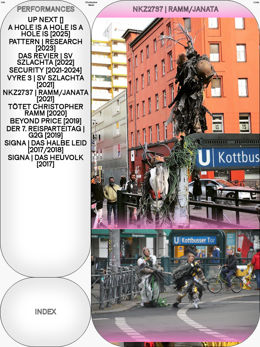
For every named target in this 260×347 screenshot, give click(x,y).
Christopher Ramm (91, 3)
